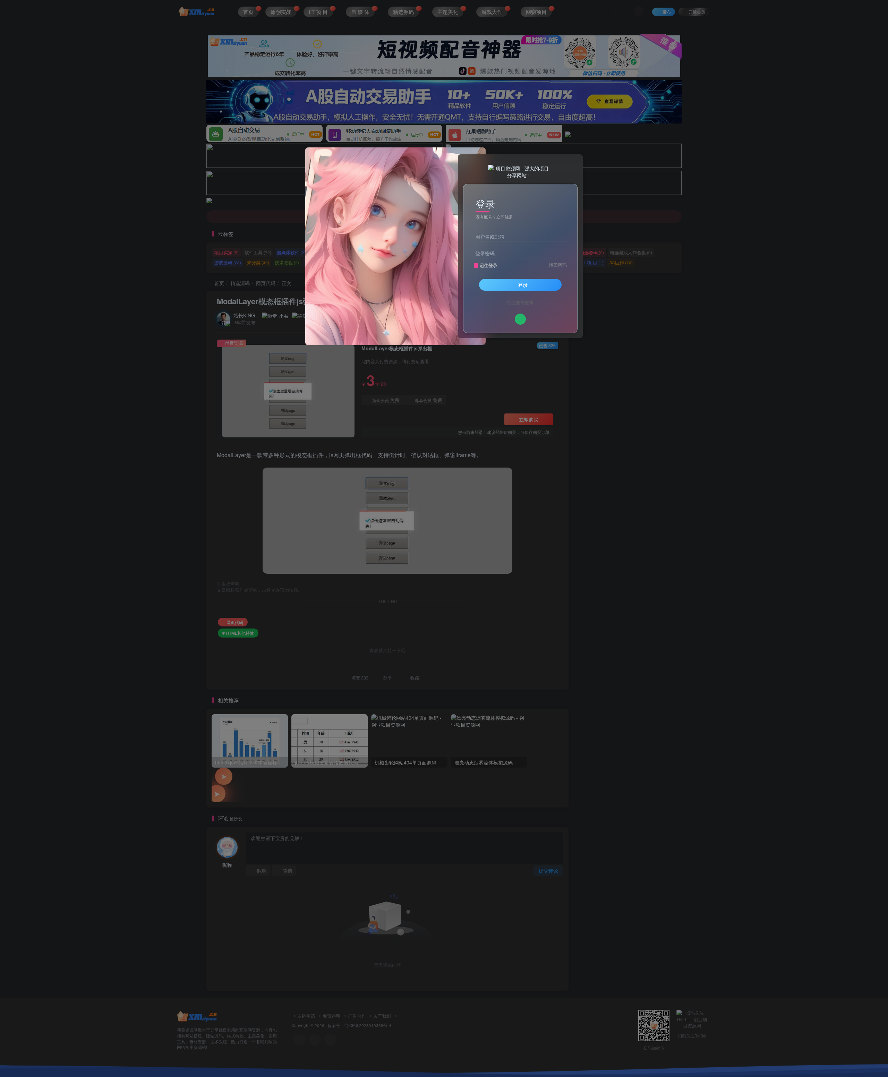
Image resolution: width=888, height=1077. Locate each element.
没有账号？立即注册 (494, 217)
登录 (523, 284)
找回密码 (558, 265)
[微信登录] (520, 319)
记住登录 (488, 265)
